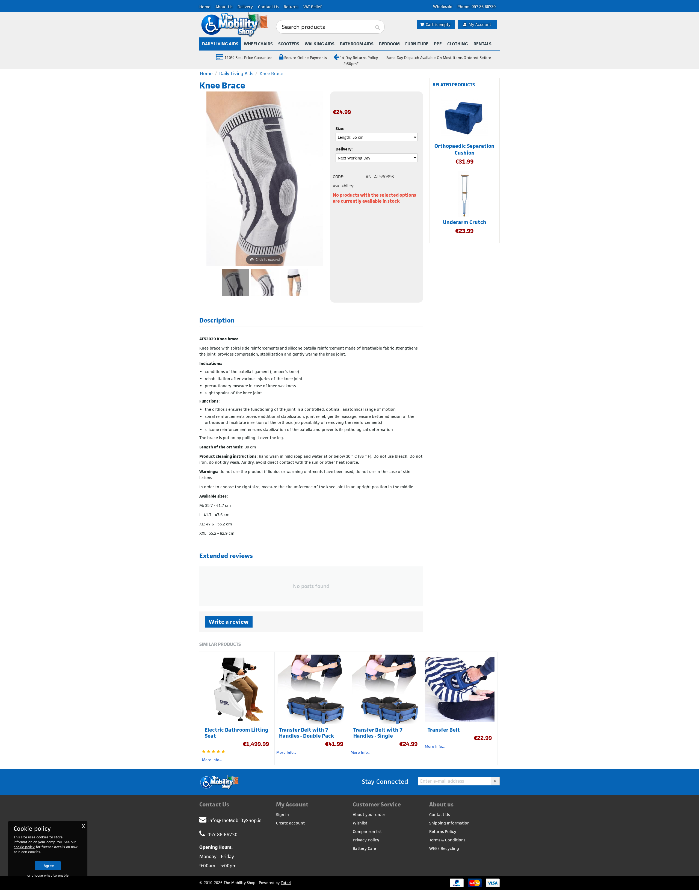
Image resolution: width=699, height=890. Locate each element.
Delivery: (344, 149)
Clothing (457, 44)
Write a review (228, 621)
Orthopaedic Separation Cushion (464, 149)
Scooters (288, 44)
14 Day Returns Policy (359, 57)
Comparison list (367, 831)
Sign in (282, 814)
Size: (340, 128)
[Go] (495, 781)
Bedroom (389, 44)
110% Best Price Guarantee (248, 57)
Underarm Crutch (464, 222)
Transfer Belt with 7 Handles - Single (377, 733)
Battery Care (364, 848)
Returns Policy (442, 831)
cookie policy (24, 847)
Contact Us (268, 6)
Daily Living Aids (220, 44)
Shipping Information (449, 823)
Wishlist (360, 823)
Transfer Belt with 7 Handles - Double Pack (306, 733)
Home (204, 6)
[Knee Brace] (235, 282)
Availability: (343, 185)
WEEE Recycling (444, 848)
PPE (438, 44)
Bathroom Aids (357, 44)
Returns (291, 6)
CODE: (338, 176)
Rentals (482, 44)
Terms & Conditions (447, 839)
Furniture (416, 44)
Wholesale (442, 6)
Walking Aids (319, 44)
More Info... (212, 759)
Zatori (286, 882)
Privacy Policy (366, 839)
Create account (290, 823)
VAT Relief (312, 6)
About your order (369, 814)
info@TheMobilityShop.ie (235, 820)
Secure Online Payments (305, 57)
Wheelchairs (258, 44)
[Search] (378, 27)
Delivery (245, 6)
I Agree (48, 865)
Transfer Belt (444, 730)
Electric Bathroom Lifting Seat (236, 733)
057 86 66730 (223, 835)
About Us (223, 6)
